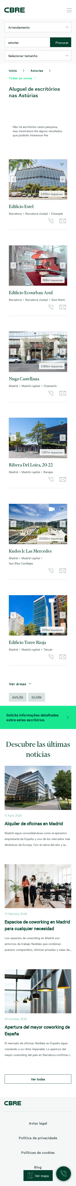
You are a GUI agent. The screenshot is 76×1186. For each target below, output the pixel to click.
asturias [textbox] (13, 42)
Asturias (37, 70)
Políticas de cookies (38, 1152)
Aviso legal (38, 1123)
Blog (38, 1167)
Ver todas (38, 1079)
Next (62, 179)
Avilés (17, 697)
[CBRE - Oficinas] (13, 10)
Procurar (62, 42)
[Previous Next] (38, 179)
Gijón (37, 697)
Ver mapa (42, 1175)
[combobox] (27, 42)
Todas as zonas (20, 78)
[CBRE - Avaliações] (12, 1103)
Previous (13, 179)
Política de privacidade (38, 1137)
